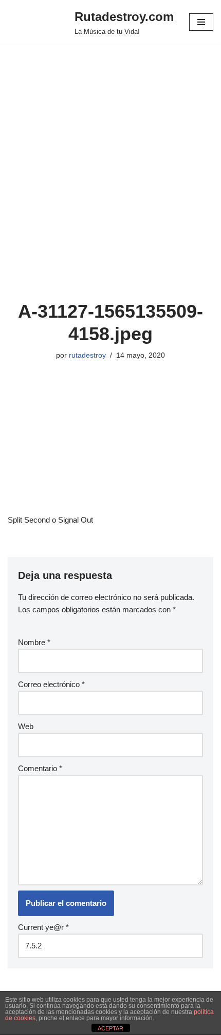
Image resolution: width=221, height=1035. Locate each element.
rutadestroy (87, 355)
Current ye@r (43, 927)
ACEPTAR (110, 1028)
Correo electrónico (51, 684)
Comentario (40, 768)
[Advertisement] (110, 185)
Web (25, 726)
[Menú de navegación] (201, 22)
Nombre (34, 642)
